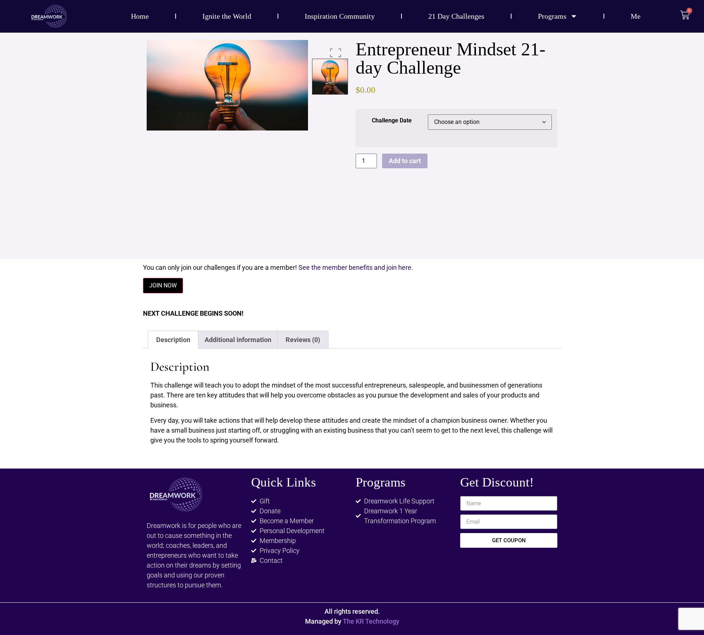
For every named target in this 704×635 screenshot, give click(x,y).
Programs (552, 16)
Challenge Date (392, 121)
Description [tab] (173, 340)
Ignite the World (226, 16)
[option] (227, 85)
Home (140, 16)
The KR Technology (371, 621)
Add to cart (405, 161)
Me (636, 16)
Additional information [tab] (238, 340)
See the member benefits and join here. (355, 267)
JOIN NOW (163, 285)
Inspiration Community (340, 16)
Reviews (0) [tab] (303, 340)
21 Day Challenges (456, 16)
